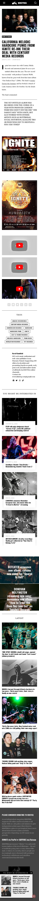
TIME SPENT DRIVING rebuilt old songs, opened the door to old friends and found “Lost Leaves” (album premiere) (19, 654)
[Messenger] (13, 304)
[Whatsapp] (21, 304)
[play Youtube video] (19, 245)
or (17, 839)
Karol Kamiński (17, 353)
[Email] (30, 304)
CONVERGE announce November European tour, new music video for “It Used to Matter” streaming (18, 502)
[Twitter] (17, 304)
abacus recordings (19, 321)
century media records (19, 324)
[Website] (23, 380)
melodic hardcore (14, 338)
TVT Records (28, 342)
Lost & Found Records (19, 335)
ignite (27, 331)
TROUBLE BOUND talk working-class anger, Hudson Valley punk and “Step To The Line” (21, 890)
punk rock (28, 338)
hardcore (28, 328)
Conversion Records (14, 328)
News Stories (6, 37)
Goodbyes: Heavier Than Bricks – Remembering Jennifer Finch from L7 (19, 465)
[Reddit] (25, 304)
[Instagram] (20, 380)
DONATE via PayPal (9, 839)
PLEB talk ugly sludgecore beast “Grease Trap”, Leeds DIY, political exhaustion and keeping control (18, 428)
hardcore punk (15, 331)
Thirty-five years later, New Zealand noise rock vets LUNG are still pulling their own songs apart (19, 727)
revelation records (13, 342)
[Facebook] (9, 304)
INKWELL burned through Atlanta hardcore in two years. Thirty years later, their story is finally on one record (21, 880)
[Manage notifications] (34, 896)
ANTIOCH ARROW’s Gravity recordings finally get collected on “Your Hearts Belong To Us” (19, 541)
